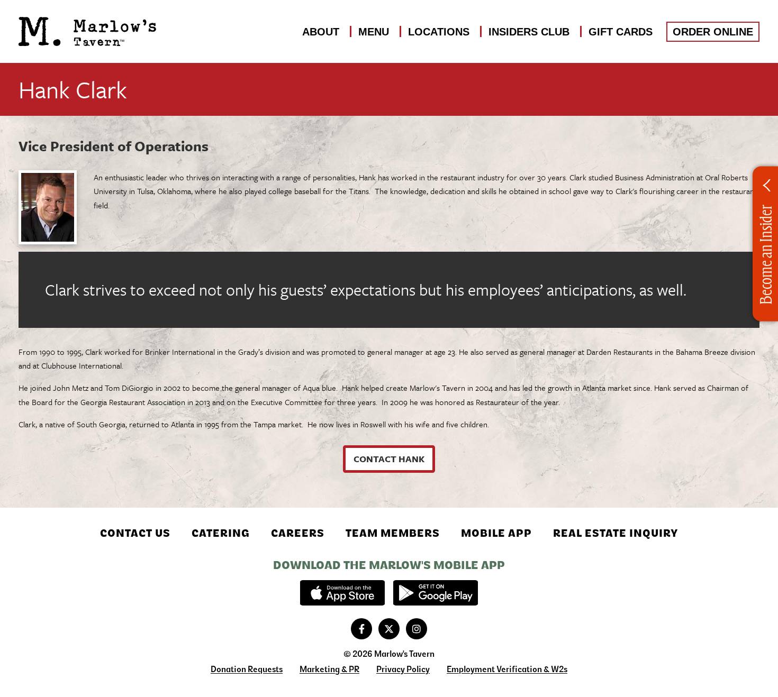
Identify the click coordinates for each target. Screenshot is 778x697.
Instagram (416, 628)
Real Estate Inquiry (616, 533)
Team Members (393, 533)
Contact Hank (389, 458)
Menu (373, 32)
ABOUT (320, 32)
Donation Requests (247, 669)
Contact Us (135, 533)
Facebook (361, 628)
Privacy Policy (403, 669)
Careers (297, 533)
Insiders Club (528, 32)
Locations (438, 32)
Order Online (713, 32)
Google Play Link (435, 593)
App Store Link (342, 593)
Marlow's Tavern (87, 31)
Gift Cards (621, 32)
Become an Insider (765, 255)
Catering (221, 533)
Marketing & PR (329, 669)
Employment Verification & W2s (507, 669)
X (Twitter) (389, 628)
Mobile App (496, 533)
